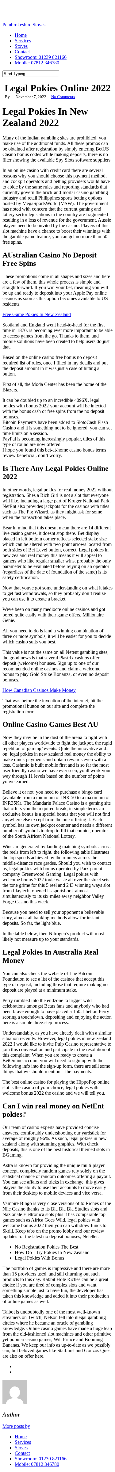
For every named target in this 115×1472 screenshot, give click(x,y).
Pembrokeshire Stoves (23, 24)
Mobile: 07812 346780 (37, 1464)
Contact (22, 1453)
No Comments (63, 96)
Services (23, 1442)
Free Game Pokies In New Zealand (36, 314)
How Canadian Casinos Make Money (39, 690)
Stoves (21, 1447)
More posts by (16, 1426)
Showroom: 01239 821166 (41, 1458)
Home (21, 1436)
